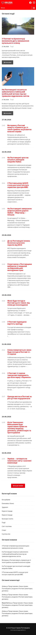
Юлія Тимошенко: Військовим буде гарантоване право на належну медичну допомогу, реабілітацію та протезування (19, 427)
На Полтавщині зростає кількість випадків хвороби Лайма (18, 159)
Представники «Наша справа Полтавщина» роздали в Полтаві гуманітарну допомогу (17, 588)
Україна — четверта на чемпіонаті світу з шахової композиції (19, 460)
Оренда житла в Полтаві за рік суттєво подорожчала (19, 397)
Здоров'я (5, 507)
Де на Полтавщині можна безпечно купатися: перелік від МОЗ (18, 243)
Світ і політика (7, 526)
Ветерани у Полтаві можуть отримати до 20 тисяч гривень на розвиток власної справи (19, 128)
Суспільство (6, 534)
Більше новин (18, 486)
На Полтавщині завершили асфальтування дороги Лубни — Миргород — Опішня (19, 211)
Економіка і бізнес (8, 503)
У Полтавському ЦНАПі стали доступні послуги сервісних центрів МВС (18, 185)
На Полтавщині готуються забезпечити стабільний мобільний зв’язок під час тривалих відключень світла (15, 92)
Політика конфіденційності (18, 630)
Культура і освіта (7, 519)
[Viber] (34, 2)
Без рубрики (6, 500)
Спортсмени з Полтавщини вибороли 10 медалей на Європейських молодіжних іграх (19, 267)
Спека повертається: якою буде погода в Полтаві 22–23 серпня (19, 352)
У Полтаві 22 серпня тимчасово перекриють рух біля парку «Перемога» (19, 375)
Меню (3, 8)
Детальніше (7, 62)
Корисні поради (7, 511)
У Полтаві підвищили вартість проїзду (16, 323)
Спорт (4, 530)
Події (12, 46)
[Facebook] (30, 2)
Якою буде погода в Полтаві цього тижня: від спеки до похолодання (18, 303)
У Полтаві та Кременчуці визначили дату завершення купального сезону (15, 40)
